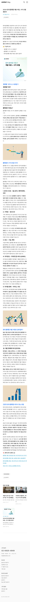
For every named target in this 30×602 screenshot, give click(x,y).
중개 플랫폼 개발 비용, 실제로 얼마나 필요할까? (14, 458)
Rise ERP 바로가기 (5, 582)
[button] (27, 2)
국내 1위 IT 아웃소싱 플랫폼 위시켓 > (12, 466)
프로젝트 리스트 (4, 564)
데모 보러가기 (4, 578)
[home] (5, 2)
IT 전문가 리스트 (4, 566)
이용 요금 (3, 569)
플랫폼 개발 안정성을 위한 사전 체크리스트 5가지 (15, 455)
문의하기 (3, 580)
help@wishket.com (5, 555)
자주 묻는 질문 (4, 589)
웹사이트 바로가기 (5, 562)
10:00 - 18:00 (8, 553)
